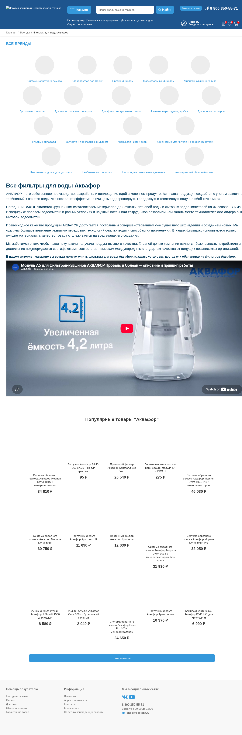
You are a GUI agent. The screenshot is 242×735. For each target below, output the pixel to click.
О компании (71, 707)
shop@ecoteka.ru (138, 712)
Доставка (11, 704)
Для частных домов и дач (137, 20)
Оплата (10, 700)
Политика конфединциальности (83, 711)
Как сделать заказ (17, 696)
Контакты (69, 704)
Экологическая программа (102, 20)
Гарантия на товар (17, 711)
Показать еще (122, 658)
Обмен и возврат (16, 707)
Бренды (25, 32)
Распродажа (84, 24)
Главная (11, 32)
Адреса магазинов (75, 700)
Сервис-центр (76, 20)
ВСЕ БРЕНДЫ (18, 44)
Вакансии (70, 696)
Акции (71, 24)
